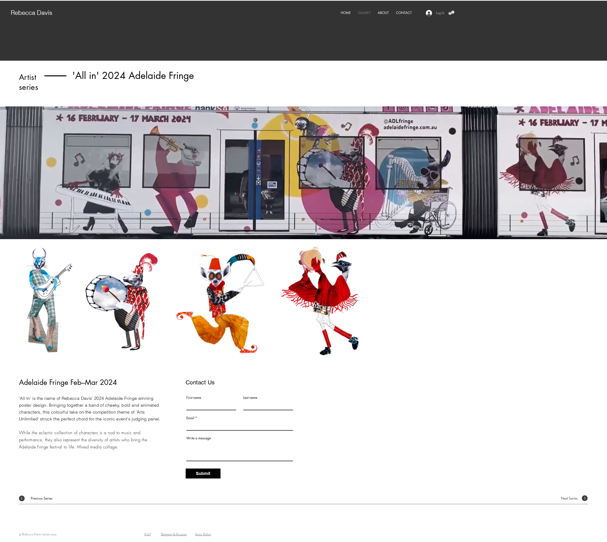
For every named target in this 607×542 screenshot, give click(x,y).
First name (193, 397)
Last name (250, 397)
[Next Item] (580, 301)
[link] (451, 13)
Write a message (198, 438)
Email (190, 418)
